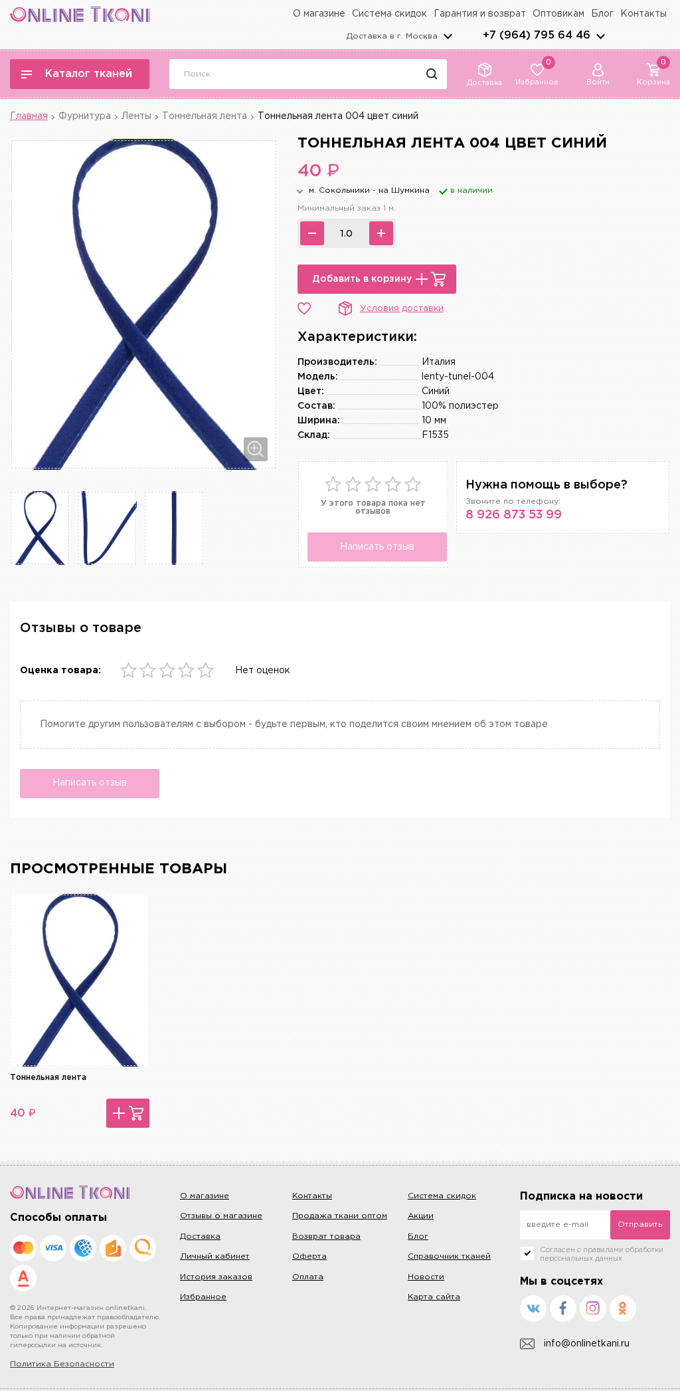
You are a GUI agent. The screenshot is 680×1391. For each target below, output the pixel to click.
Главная (29, 116)
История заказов (216, 1277)
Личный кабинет (215, 1256)
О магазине (319, 14)
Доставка (200, 1236)
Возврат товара (326, 1236)
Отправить (640, 1224)
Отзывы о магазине (221, 1216)
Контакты (643, 14)
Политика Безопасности (62, 1364)
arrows (600, 36)
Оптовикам (558, 14)
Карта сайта (434, 1297)
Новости (426, 1277)
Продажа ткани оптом (339, 1216)
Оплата (307, 1277)
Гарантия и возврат (480, 14)
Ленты (136, 116)
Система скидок (389, 14)
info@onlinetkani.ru (587, 1344)
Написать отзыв (377, 547)
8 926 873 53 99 (514, 515)
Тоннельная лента (204, 116)
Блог (602, 14)
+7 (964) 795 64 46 (536, 36)
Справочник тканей (449, 1256)
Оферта (309, 1256)
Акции (421, 1216)
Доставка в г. (392, 36)
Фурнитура (84, 116)
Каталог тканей (88, 74)
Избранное (203, 1297)
